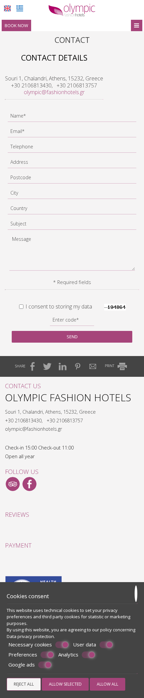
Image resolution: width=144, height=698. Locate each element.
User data (84, 644)
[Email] (72, 133)
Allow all (107, 684)
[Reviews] (8, 530)
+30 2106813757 (77, 85)
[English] (7, 8)
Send (72, 337)
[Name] (72, 117)
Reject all (24, 684)
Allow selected (65, 684)
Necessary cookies (30, 644)
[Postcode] (72, 179)
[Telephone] (72, 148)
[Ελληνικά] (20, 8)
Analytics (68, 654)
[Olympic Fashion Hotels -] (72, 9)
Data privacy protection (30, 636)
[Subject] (72, 225)
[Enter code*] (72, 321)
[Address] (72, 163)
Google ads (21, 664)
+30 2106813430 (31, 85)
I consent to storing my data (58, 306)
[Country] (72, 210)
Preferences (22, 654)
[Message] (72, 254)
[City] (72, 194)
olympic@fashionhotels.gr (54, 92)
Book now (16, 25)
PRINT (110, 365)
